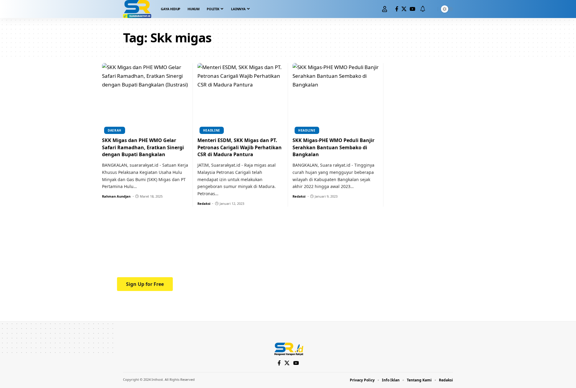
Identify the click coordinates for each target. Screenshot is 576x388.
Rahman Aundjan (116, 196)
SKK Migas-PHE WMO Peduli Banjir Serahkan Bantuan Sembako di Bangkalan (333, 147)
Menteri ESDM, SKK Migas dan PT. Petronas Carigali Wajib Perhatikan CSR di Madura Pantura (239, 147)
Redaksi (203, 203)
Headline (211, 130)
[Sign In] (385, 9)
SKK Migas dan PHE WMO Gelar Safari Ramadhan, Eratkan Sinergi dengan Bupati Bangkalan (143, 147)
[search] (432, 9)
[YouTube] (412, 9)
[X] (404, 9)
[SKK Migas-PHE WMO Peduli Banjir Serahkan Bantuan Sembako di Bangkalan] (335, 97)
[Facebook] (397, 9)
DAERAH (115, 130)
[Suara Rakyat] (137, 9)
